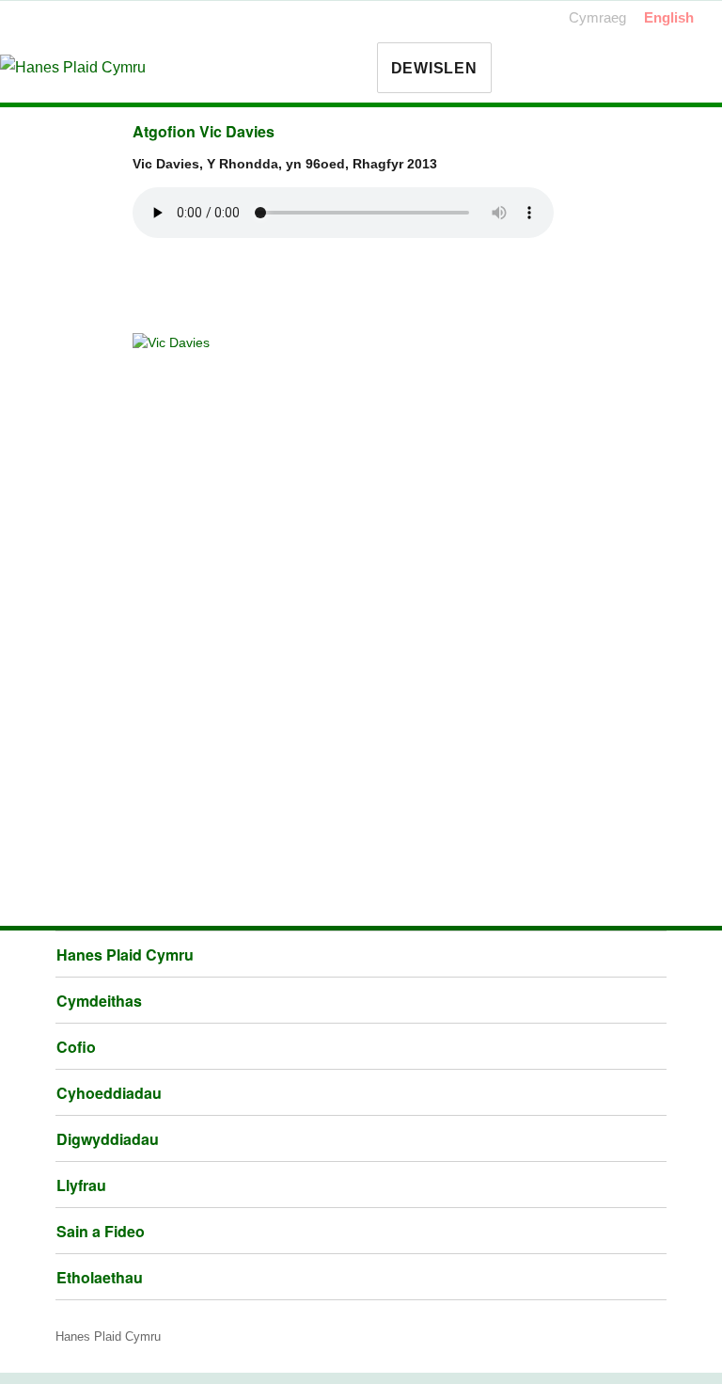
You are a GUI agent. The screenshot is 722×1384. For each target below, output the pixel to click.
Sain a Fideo (100, 1231)
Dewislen (434, 68)
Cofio (76, 1047)
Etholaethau (99, 1277)
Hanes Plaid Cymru (125, 954)
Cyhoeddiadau (109, 1093)
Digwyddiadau (107, 1139)
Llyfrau (81, 1185)
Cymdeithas (99, 1000)
